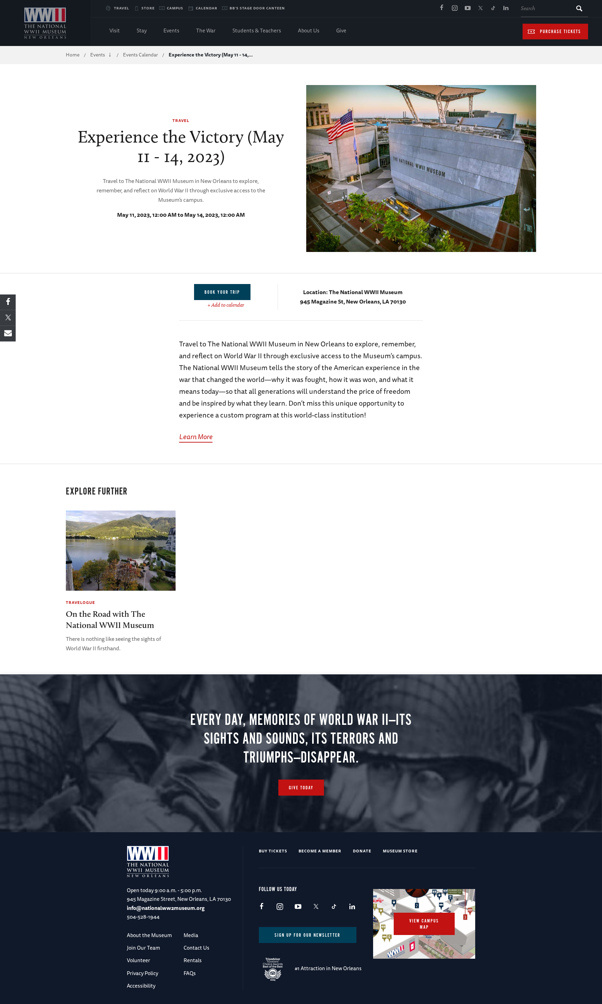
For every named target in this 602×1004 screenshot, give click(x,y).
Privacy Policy (142, 973)
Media (191, 935)
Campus (175, 8)
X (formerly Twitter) (480, 8)
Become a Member (320, 851)
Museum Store (400, 851)
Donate (362, 851)
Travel (121, 8)
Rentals (193, 960)
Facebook (442, 8)
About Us (308, 30)
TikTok (493, 8)
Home (72, 55)
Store (148, 8)
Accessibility (141, 986)
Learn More (196, 436)
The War (206, 30)
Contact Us (196, 948)
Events (171, 30)
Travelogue (80, 602)
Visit (114, 30)
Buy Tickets (273, 851)
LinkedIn (506, 8)
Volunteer (138, 960)
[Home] (45, 23)
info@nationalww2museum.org (165, 908)
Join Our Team (143, 948)
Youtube (467, 8)
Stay (142, 30)
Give (341, 30)
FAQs (190, 973)
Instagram (454, 8)
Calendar (206, 8)
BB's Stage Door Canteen (257, 8)
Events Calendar (140, 55)
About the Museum (149, 935)
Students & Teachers (256, 30)
